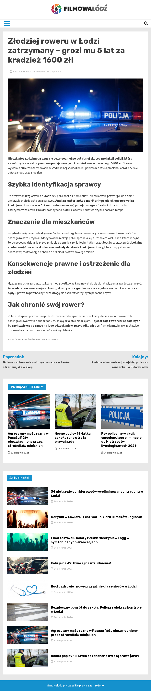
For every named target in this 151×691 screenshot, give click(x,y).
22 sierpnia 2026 (19, 452)
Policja (42, 71)
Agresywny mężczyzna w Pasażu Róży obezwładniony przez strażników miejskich (28, 440)
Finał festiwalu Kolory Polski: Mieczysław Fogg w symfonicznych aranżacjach (90, 540)
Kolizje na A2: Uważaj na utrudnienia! (81, 563)
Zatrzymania (54, 71)
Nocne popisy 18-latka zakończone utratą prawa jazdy (73, 438)
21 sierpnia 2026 (112, 452)
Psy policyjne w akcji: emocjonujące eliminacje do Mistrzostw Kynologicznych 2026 (121, 440)
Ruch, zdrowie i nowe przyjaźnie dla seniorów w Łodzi (94, 586)
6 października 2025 (24, 71)
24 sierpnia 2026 (63, 501)
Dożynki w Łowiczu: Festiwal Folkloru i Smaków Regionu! (96, 517)
